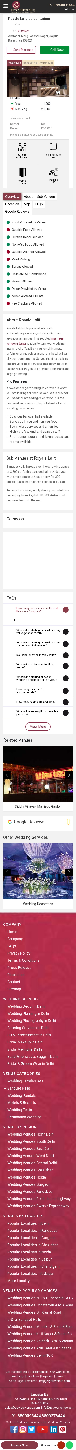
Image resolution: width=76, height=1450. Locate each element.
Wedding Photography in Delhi (31, 1021)
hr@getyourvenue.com (54, 1381)
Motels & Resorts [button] (21, 1103)
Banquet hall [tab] (38, 62)
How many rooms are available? (35, 701)
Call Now (57, 50)
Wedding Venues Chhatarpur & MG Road (40, 1305)
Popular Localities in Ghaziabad (32, 1245)
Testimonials (39, 1371)
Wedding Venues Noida (26, 1177)
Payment (47, 1376)
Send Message (23, 49)
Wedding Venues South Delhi (31, 1141)
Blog (26, 1371)
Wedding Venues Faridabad (29, 1192)
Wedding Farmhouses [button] (25, 1081)
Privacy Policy (18, 953)
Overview (12, 197)
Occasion (12, 204)
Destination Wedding (24, 1117)
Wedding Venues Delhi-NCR (30, 1355)
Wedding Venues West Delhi (30, 1156)
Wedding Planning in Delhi (28, 1013)
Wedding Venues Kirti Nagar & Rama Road (41, 1334)
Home (12, 932)
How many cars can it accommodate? (29, 691)
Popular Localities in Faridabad (32, 1230)
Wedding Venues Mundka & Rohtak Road (40, 1327)
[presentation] (15, 81)
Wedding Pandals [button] (21, 1095)
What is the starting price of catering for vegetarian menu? (38, 631)
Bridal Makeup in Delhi (25, 1042)
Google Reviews (17, 211)
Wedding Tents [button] (19, 1110)
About (28, 197)
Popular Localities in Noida (29, 1252)
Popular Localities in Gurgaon (31, 1238)
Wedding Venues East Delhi (29, 1149)
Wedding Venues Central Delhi (32, 1163)
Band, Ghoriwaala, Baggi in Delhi (32, 1056)
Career (60, 1376)
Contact (13, 982)
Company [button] (15, 939)
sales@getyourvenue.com (22, 1407)
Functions (33, 1376)
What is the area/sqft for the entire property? (37, 713)
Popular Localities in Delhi (28, 1223)
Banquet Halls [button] (18, 1088)
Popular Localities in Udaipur (30, 1273)
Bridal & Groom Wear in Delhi (30, 1064)
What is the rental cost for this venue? (34, 666)
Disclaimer (16, 975)
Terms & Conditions (23, 960)
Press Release (19, 967)
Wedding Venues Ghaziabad (30, 1170)
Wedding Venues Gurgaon (28, 1184)
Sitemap (14, 989)
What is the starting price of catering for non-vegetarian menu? (38, 644)
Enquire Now (19, 1445)
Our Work (56, 1371)
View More (38, 727)
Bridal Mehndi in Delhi (24, 1049)
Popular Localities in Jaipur (29, 1259)
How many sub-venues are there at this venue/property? (37, 610)
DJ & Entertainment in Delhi (29, 1035)
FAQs (39, 204)
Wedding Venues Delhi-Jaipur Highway (39, 1199)
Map (27, 204)
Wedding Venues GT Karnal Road (34, 1312)
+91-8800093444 (61, 5)
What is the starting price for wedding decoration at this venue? (37, 678)
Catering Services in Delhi (28, 1028)
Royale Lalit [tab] (14, 62)
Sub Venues (46, 197)
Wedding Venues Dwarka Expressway (38, 1206)
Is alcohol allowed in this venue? (36, 655)
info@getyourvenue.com (57, 1407)
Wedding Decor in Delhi (26, 1006)
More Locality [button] (18, 1281)
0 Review (20, 30)
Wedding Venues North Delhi (30, 1134)
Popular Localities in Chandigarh (33, 1266)
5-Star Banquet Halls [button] (24, 1319)
